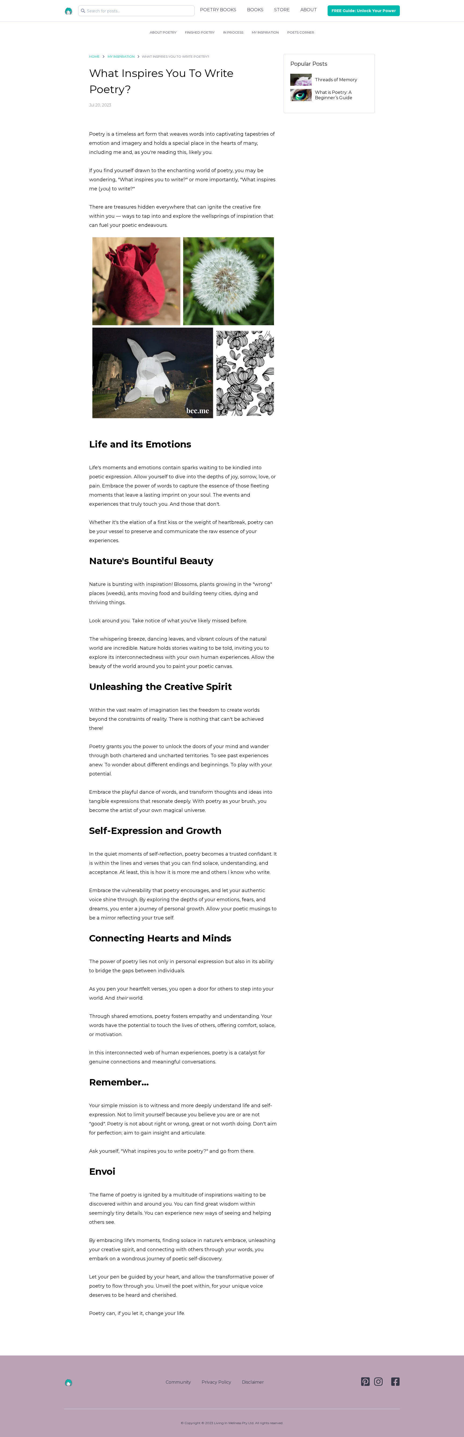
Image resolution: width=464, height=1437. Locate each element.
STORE (282, 9)
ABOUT (308, 9)
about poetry (163, 32)
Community (178, 1382)
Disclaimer (253, 1382)
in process (233, 32)
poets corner (300, 32)
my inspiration (265, 32)
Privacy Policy (216, 1382)
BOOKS (255, 9)
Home (94, 56)
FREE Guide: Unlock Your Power (364, 10)
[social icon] (365, 1383)
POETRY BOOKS (218, 9)
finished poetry (200, 32)
